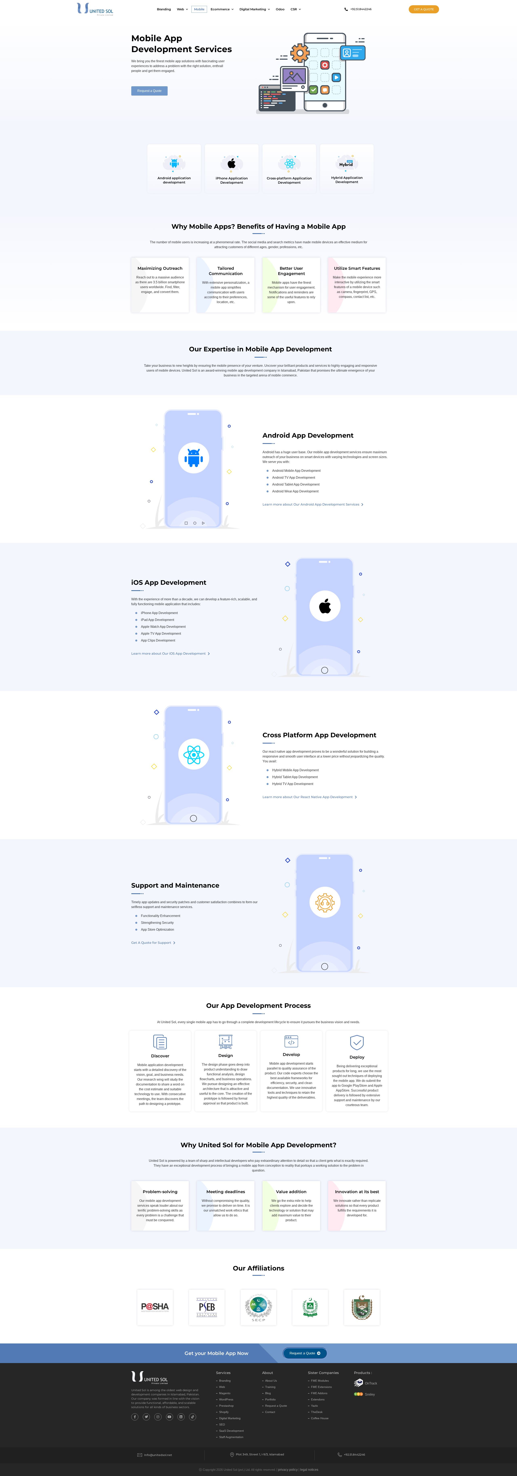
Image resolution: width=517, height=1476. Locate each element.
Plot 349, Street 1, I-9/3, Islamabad (260, 1454)
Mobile (199, 9)
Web (180, 9)
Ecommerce (220, 9)
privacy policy (288, 1469)
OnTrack (371, 1383)
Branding (164, 9)
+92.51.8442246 (354, 1454)
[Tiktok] (192, 1416)
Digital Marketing (253, 9)
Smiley (370, 1394)
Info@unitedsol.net (158, 1455)
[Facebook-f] (134, 1416)
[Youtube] (169, 1416)
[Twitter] (146, 1416)
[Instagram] (157, 1416)
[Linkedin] (181, 1416)
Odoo (280, 9)
